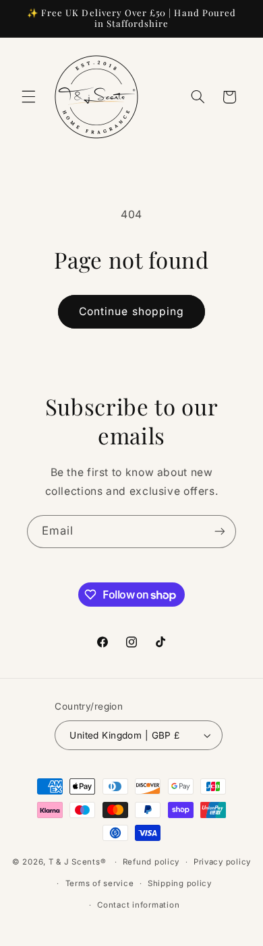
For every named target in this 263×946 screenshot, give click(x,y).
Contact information (138, 905)
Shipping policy (180, 883)
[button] (28, 96)
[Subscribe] (219, 531)
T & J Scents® (78, 862)
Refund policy (151, 862)
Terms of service (99, 883)
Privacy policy (222, 862)
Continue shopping (131, 311)
